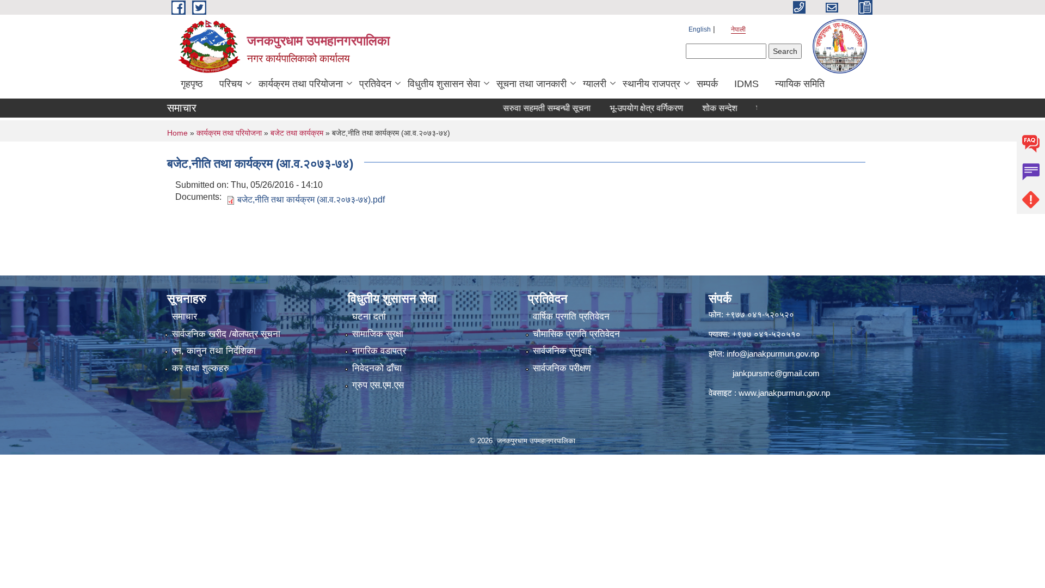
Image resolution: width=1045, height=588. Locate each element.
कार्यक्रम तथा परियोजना (301, 83)
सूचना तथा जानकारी (531, 83)
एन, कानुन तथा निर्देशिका (214, 351)
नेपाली (738, 29)
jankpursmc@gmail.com (776, 373)
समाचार (184, 316)
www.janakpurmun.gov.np (784, 392)
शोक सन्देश (700, 108)
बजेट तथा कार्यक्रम (297, 132)
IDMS (746, 83)
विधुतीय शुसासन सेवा (444, 83)
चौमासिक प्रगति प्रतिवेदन (576, 334)
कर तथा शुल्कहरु (200, 368)
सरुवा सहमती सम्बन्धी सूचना (527, 108)
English (700, 29)
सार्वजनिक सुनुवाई (562, 351)
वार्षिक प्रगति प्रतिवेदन (571, 316)
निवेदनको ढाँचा (377, 368)
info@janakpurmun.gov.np (773, 353)
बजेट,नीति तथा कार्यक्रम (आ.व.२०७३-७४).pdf (311, 199)
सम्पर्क (707, 83)
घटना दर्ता (369, 316)
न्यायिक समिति (800, 83)
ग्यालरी (594, 83)
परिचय (230, 83)
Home (177, 132)
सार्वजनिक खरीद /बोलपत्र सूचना (226, 334)
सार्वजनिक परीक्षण (562, 368)
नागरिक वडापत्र (379, 351)
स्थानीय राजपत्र (651, 83)
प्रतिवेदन (375, 83)
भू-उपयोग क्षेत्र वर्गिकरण (626, 108)
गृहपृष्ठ (192, 83)
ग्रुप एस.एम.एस (378, 385)
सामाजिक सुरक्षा (377, 334)
